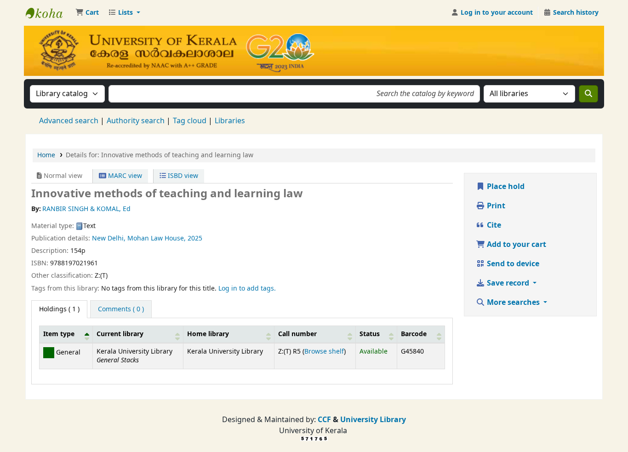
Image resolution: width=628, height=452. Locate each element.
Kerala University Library (49, 13)
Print (495, 206)
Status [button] (370, 334)
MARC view (124, 176)
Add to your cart (515, 244)
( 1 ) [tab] (59, 309)
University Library (373, 419)
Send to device (512, 263)
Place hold (505, 186)
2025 (195, 238)
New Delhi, (109, 238)
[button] (87, 13)
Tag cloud (189, 120)
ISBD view (182, 176)
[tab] (121, 309)
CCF (323, 419)
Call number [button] (297, 334)
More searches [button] (513, 302)
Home (46, 155)
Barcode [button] (414, 334)
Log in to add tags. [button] (247, 288)
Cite (493, 225)
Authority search (136, 120)
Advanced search (68, 120)
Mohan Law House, (156, 238)
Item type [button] (58, 334)
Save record (508, 283)
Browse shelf (324, 351)
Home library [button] (208, 334)
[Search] (588, 94)
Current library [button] (120, 334)
